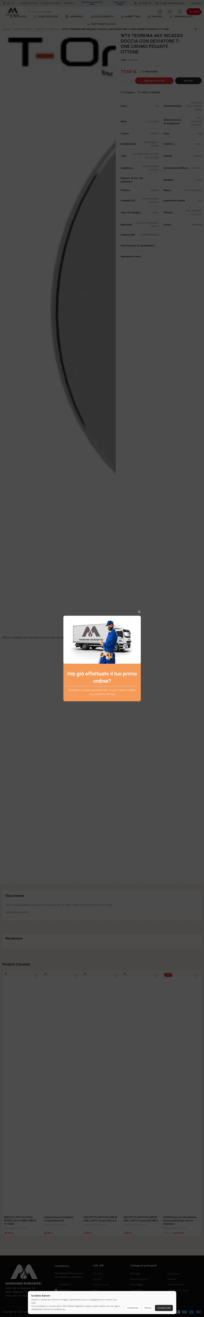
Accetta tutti (163, 1308)
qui (116, 1306)
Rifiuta (147, 1308)
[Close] (139, 612)
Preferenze (132, 1308)
